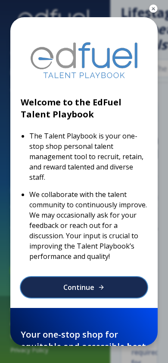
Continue (78, 287)
